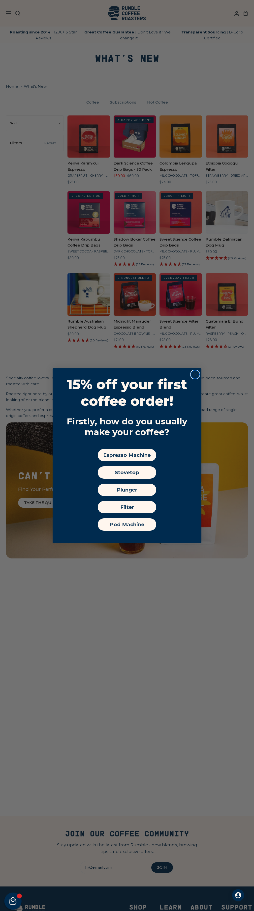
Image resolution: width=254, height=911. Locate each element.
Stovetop (127, 472)
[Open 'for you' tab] (238, 895)
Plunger (127, 490)
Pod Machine (127, 524)
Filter (127, 507)
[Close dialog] (195, 374)
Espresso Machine (127, 455)
